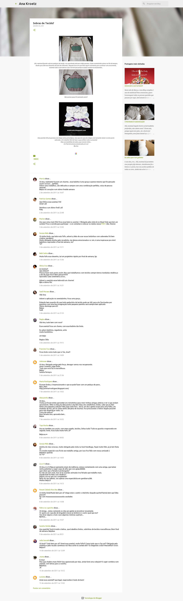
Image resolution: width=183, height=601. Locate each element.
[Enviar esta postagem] (34, 156)
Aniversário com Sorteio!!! (134, 86)
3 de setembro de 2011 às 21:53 (51, 313)
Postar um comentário (41, 588)
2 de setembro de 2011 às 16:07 (51, 193)
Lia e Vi (42, 464)
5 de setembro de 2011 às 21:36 (51, 375)
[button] (34, 30)
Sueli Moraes (44, 292)
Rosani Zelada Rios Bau (48, 490)
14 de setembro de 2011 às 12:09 (52, 551)
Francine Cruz (44, 349)
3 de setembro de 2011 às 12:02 (51, 227)
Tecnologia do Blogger (93, 598)
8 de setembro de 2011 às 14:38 (51, 502)
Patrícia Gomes (45, 199)
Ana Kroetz (27, 3)
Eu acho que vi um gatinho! (134, 157)
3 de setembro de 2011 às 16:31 (51, 285)
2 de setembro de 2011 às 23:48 (51, 213)
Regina (42, 319)
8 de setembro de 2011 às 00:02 (51, 438)
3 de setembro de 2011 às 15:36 (51, 260)
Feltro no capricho (46, 508)
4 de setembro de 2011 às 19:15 (51, 343)
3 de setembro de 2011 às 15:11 (51, 247)
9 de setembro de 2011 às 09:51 (51, 534)
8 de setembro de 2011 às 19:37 (51, 520)
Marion (42, 219)
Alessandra (43, 398)
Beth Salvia (43, 253)
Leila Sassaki (44, 540)
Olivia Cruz (43, 266)
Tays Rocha (43, 425)
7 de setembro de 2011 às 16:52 (51, 419)
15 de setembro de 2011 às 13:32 (52, 583)
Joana (41, 557)
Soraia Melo (44, 233)
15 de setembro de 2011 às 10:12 (52, 571)
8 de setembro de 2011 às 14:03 (51, 458)
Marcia (42, 179)
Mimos (36, 159)
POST (103, 224)
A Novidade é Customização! (135, 122)
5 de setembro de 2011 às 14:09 (51, 355)
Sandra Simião (45, 526)
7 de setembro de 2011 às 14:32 (51, 392)
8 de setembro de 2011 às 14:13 (51, 483)
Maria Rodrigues (45, 381)
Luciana (42, 577)
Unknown (43, 361)
